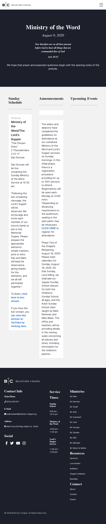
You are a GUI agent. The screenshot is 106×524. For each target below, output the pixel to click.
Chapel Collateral (77, 473)
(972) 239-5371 (12, 401)
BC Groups (75, 427)
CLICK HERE (49, 228)
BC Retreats (75, 442)
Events (73, 499)
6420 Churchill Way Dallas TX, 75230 (22, 426)
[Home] (16, 4)
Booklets (74, 479)
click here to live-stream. (19, 297)
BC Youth (74, 406)
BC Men (73, 396)
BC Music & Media (78, 448)
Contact (73, 494)
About (72, 489)
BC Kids (73, 412)
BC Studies (74, 432)
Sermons (74, 458)
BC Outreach (75, 417)
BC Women (75, 401)
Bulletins (74, 468)
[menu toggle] (101, 4)
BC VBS (73, 437)
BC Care (73, 422)
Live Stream (75, 463)
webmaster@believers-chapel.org (21, 414)
